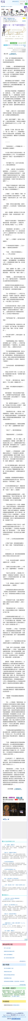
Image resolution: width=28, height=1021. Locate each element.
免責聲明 (4, 1016)
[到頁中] (26, 939)
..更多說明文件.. (22, 961)
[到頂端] (25, 939)
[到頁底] (26, 18)
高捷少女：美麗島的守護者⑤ (10, 852)
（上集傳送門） (13, 54)
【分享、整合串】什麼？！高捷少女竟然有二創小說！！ (13, 885)
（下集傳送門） (18, 789)
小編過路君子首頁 (11, 18)
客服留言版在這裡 (8, 971)
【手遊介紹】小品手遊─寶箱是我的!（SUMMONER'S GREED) (11, 899)
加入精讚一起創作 (15, 996)
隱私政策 (9, 1016)
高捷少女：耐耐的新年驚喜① (10, 913)
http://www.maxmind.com (20, 1016)
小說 (6, 20)
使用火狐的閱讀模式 (8, 954)
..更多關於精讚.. (22, 984)
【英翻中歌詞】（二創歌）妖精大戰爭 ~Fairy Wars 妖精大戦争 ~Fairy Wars (14, 924)
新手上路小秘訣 (7, 948)
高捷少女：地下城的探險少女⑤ (11, 904)
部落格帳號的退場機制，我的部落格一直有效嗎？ (14, 981)
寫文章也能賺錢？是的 (8, 968)
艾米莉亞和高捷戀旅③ (9, 861)
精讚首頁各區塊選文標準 (9, 951)
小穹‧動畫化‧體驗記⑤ (9, 844)
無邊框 (23, 21)
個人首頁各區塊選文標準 (9, 957)
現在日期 (3, 6)
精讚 (13, 1)
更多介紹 (19, 798)
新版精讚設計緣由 (8, 978)
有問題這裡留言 (16, 1005)
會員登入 (17, 1)
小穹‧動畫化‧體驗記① (9, 930)
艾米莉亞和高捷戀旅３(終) (9, 869)
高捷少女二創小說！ (12, 20)
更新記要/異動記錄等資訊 (9, 974)
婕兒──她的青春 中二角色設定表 (11, 878)
